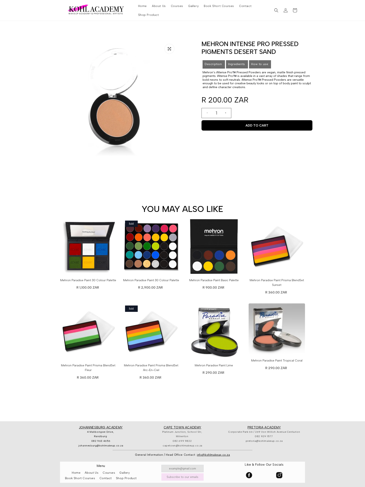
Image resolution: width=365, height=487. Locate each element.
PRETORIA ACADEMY (264, 427)
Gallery (124, 473)
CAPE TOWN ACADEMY (182, 427)
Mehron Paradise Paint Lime (214, 365)
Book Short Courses (80, 478)
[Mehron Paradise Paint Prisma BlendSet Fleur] (88, 332)
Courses (109, 473)
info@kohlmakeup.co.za (213, 454)
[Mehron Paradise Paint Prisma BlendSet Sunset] (277, 247)
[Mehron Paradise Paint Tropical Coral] (277, 330)
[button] (276, 10)
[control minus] (206, 113)
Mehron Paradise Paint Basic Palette (214, 280)
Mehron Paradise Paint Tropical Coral (276, 360)
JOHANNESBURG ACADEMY (101, 427)
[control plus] (227, 113)
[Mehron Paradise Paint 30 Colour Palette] (88, 247)
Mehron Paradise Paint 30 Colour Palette (88, 280)
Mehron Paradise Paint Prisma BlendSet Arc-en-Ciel (151, 368)
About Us (91, 473)
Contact (105, 478)
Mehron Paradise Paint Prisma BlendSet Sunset (277, 282)
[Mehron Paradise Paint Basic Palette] (214, 247)
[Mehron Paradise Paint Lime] (214, 332)
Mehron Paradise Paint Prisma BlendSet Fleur (88, 368)
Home (76, 473)
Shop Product (126, 478)
